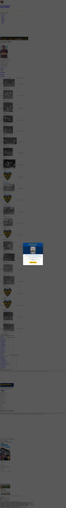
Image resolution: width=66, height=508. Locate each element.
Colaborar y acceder (33, 262)
